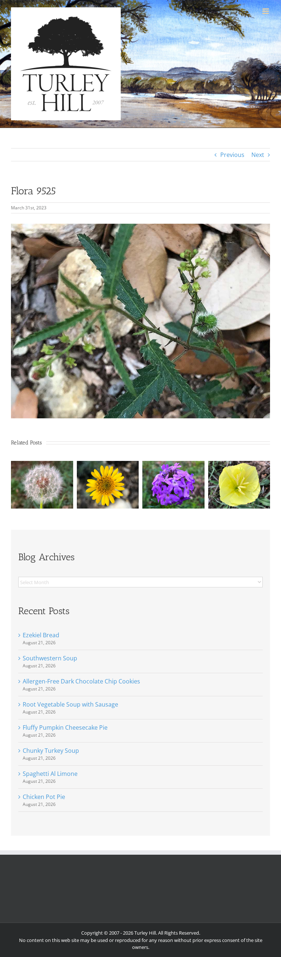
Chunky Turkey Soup (51, 751)
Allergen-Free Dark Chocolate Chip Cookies (81, 681)
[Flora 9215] (239, 465)
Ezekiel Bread (41, 635)
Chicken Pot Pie (44, 797)
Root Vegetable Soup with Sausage (70, 704)
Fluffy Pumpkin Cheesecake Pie (65, 727)
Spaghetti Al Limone (50, 774)
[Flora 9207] (42, 465)
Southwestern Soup (50, 658)
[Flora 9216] (173, 465)
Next (257, 155)
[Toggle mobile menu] (266, 11)
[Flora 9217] (108, 465)
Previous (232, 155)
